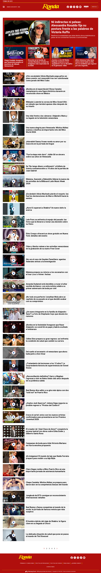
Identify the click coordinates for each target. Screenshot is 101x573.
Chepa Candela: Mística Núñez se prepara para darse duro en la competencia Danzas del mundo (47, 483)
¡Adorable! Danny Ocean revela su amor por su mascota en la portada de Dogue (46, 142)
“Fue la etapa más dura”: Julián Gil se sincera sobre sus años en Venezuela (45, 155)
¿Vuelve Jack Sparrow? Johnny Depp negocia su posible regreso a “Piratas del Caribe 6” (47, 404)
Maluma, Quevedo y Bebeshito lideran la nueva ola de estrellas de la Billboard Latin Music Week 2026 (47, 181)
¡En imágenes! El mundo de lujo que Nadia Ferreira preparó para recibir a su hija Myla (47, 457)
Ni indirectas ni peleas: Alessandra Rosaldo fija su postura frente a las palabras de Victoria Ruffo (72, 27)
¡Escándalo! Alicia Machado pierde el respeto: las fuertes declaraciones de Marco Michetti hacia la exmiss (47, 196)
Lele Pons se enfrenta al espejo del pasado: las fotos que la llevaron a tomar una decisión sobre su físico (47, 221)
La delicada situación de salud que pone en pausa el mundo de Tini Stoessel (47, 535)
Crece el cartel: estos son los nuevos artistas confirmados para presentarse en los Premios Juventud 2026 (46, 417)
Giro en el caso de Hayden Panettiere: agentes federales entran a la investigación (46, 260)
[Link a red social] (72, 557)
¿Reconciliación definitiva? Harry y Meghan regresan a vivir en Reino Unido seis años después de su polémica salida (47, 378)
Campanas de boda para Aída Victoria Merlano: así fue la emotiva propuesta (46, 444)
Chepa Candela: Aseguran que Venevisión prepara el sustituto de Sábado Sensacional (13, 63)
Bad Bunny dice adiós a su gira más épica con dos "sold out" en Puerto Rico (47, 391)
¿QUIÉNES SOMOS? (76, 563)
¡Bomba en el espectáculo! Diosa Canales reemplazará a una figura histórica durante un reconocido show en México (45, 91)
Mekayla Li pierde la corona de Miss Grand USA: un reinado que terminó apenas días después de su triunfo (46, 104)
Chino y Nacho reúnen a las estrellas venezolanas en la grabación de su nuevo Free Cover (47, 247)
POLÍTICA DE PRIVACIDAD (42, 563)
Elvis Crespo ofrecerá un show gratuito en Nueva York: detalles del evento (47, 234)
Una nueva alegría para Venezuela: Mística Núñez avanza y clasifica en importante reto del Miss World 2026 (47, 130)
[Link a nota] (27, 32)
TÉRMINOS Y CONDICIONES (27, 563)
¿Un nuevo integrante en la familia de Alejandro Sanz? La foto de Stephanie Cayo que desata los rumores (47, 314)
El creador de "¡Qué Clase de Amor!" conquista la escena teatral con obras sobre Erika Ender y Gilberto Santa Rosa (47, 431)
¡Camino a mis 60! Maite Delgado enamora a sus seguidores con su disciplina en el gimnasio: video (62, 63)
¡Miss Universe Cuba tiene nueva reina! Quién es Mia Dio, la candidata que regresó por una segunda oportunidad (85, 63)
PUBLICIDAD (67, 563)
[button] (4, 7)
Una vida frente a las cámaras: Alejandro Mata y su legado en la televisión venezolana (46, 117)
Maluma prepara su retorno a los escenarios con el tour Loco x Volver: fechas (47, 273)
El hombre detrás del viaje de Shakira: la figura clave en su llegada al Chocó (46, 522)
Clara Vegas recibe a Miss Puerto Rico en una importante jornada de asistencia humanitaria (45, 470)
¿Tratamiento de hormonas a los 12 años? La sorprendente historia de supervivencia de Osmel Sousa (47, 365)
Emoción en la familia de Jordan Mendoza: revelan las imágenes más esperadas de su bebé (38, 63)
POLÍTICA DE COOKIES (56, 563)
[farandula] (50, 7)
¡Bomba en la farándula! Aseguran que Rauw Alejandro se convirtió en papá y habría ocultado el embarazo (47, 327)
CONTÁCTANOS (50, 566)
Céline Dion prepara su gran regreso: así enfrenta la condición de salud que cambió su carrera (47, 340)
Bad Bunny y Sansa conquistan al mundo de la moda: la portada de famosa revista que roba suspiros (45, 509)
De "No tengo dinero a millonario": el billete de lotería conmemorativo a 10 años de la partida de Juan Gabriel (47, 168)
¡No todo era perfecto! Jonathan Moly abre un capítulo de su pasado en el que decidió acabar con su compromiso (46, 299)
